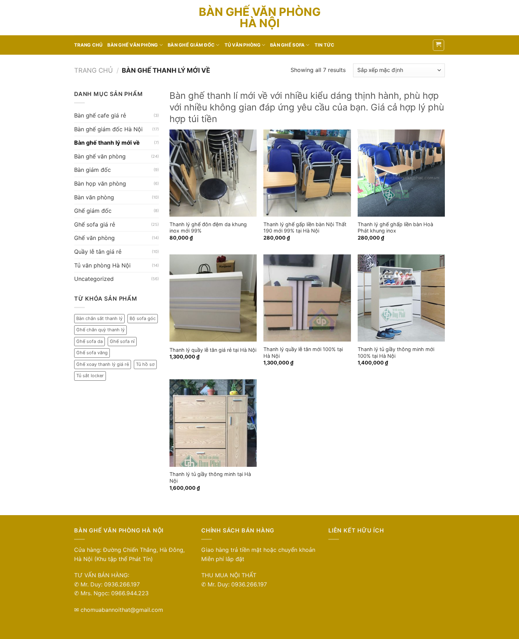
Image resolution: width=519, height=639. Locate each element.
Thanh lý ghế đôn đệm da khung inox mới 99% (208, 227)
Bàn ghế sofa (287, 45)
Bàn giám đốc (92, 169)
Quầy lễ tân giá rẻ (97, 251)
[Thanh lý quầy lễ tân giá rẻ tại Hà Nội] (213, 298)
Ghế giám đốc (93, 210)
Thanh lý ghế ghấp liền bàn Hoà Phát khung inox (395, 227)
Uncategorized (94, 278)
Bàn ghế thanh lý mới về (107, 142)
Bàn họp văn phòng (100, 183)
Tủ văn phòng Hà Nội (102, 265)
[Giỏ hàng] (439, 45)
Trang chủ (88, 45)
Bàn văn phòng (94, 197)
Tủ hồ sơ (145, 364)
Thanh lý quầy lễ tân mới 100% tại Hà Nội (303, 352)
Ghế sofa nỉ (122, 341)
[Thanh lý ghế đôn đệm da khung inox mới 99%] (213, 173)
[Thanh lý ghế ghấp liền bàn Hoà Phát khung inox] (401, 173)
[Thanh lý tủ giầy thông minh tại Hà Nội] (213, 422)
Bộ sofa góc (143, 318)
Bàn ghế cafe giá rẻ (100, 115)
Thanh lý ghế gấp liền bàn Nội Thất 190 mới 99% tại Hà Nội (304, 227)
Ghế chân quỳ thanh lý (100, 329)
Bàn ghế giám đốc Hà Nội (108, 129)
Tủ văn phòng (243, 45)
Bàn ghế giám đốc (191, 45)
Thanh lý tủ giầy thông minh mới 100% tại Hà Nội (396, 352)
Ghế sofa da (89, 341)
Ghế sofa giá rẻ (94, 224)
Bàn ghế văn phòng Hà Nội (260, 17)
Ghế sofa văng (92, 352)
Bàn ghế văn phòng (132, 45)
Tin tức (325, 45)
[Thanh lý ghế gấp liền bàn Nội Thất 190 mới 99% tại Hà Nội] (307, 173)
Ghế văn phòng (94, 237)
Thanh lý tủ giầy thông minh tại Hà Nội (210, 477)
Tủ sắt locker (90, 375)
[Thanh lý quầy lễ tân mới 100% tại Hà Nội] (307, 298)
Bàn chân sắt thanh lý (99, 318)
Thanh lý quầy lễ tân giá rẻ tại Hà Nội (212, 350)
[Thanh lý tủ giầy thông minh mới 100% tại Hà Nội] (401, 298)
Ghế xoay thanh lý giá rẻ (102, 364)
